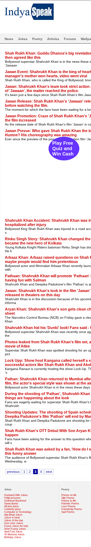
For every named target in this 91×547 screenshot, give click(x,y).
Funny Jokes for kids (16, 526)
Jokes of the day (13, 520)
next (49, 471)
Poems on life (69, 495)
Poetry (37, 39)
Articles (53, 39)
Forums (70, 39)
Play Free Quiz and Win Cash (63, 148)
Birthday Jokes (12, 537)
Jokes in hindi (12, 517)
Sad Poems (67, 511)
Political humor (12, 497)
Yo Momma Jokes (14, 534)
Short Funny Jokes (15, 528)
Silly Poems (67, 497)
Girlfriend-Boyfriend (15, 500)
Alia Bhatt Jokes (13, 514)
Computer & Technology (18, 511)
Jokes (23, 39)
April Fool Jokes (13, 531)
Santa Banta (11, 503)
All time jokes (11, 506)
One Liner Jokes (13, 523)
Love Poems (68, 506)
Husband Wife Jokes (16, 495)
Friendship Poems (71, 509)
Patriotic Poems (70, 503)
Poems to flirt (68, 500)
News (9, 39)
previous (13, 471)
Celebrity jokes (12, 509)
